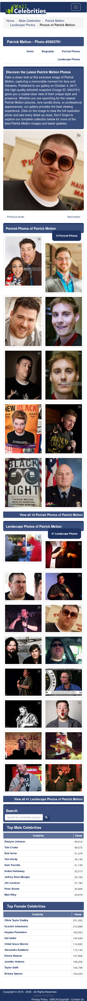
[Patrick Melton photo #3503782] (63, 268)
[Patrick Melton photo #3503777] (63, 714)
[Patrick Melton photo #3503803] (23, 650)
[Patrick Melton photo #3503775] (23, 375)
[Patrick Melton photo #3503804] (63, 375)
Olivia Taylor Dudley (16, 920)
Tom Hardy (11, 859)
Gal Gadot (10, 938)
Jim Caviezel (12, 883)
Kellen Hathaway (14, 871)
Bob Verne (10, 853)
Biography (48, 51)
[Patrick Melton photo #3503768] (23, 778)
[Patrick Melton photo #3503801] (63, 746)
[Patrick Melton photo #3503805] (63, 321)
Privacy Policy (39, 999)
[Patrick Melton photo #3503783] (63, 429)
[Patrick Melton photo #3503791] (63, 618)
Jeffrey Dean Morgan (17, 877)
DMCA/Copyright (59, 999)
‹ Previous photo (14, 216)
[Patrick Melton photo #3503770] (23, 321)
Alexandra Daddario (16, 950)
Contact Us (77, 999)
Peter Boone (11, 889)
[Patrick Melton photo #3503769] (23, 586)
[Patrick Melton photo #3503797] (63, 650)
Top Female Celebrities (26, 906)
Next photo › (75, 216)
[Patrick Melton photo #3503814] (23, 429)
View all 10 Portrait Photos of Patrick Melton (51, 515)
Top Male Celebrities (24, 827)
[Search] (46, 817)
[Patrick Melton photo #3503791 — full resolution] (43, 170)
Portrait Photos (71, 51)
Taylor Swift (11, 967)
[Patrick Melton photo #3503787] (23, 746)
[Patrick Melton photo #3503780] (63, 682)
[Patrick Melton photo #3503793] (63, 555)
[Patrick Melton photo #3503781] (23, 261)
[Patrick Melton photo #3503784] (23, 714)
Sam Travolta (12, 865)
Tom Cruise (11, 847)
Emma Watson (13, 956)
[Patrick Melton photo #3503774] (63, 586)
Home (30, 51)
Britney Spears (13, 973)
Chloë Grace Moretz (16, 944)
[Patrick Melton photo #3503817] (63, 483)
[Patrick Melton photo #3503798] (23, 483)
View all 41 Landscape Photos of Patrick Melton (48, 799)
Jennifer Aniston (14, 961)
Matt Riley (10, 894)
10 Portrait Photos (66, 235)
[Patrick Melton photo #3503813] (23, 548)
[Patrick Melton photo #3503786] (23, 618)
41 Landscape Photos (64, 533)
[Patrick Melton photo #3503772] (63, 778)
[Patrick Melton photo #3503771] (23, 682)
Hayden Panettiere (15, 932)
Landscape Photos (69, 59)
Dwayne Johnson (14, 841)
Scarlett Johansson (16, 926)
